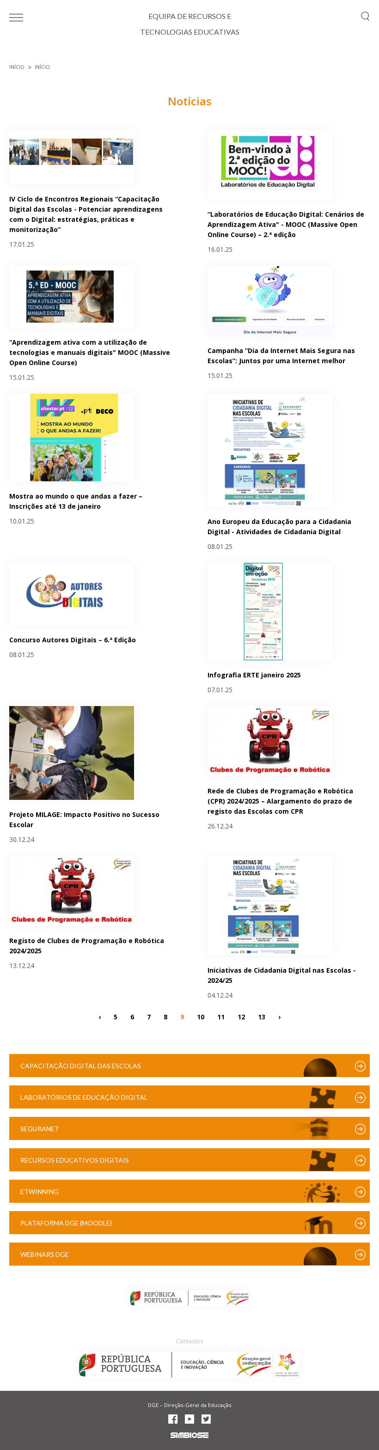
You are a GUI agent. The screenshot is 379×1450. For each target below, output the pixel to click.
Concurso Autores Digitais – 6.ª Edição (72, 639)
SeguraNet (39, 1129)
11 (221, 1016)
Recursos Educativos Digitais (74, 1160)
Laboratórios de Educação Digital (83, 1097)
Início (16, 67)
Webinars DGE (44, 1254)
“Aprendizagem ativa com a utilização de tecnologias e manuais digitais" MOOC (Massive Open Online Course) (89, 352)
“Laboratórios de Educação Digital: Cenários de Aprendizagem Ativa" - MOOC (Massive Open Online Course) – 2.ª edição (286, 224)
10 (200, 1016)
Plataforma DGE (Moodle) (66, 1223)
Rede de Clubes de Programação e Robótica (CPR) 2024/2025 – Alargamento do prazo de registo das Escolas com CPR (280, 801)
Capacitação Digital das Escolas (80, 1066)
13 (261, 1016)
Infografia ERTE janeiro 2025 (254, 674)
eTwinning (39, 1191)
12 (241, 1016)
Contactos (189, 1341)
